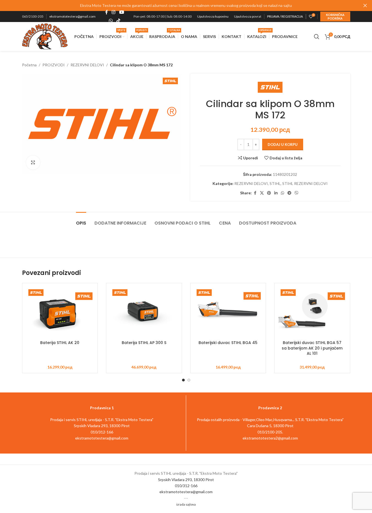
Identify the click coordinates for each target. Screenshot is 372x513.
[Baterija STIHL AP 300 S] (144, 312)
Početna (29, 64)
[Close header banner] (365, 5)
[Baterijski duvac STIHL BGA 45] (228, 312)
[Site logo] (45, 36)
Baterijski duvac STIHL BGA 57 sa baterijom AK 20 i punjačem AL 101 (312, 348)
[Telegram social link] (289, 193)
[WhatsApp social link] (111, 21)
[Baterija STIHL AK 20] (60, 312)
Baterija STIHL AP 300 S (144, 342)
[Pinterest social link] (269, 193)
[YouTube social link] (121, 12)
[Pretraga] (316, 36)
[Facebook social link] (106, 12)
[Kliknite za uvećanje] (33, 162)
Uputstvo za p (244, 16)
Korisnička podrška (335, 16)
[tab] (81, 220)
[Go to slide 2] (189, 380)
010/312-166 (186, 485)
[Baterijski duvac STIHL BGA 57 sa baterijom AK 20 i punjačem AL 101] (312, 312)
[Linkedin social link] (276, 193)
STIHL (275, 183)
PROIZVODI (53, 64)
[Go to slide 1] (183, 380)
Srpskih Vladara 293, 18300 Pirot (186, 479)
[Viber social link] (296, 193)
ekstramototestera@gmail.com (72, 16)
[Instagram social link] (113, 12)
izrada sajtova (186, 504)
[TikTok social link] (118, 21)
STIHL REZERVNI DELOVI (305, 183)
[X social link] (261, 193)
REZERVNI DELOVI (87, 64)
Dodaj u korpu (283, 144)
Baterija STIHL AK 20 (59, 342)
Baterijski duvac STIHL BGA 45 (228, 342)
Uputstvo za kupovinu (213, 16)
